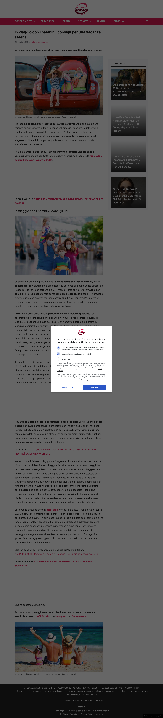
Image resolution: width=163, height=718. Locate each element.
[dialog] (81, 359)
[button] (81, 359)
